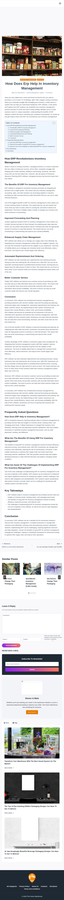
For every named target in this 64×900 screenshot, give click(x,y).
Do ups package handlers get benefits (49, 545)
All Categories (12, 886)
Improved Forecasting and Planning (19, 129)
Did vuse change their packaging (10, 581)
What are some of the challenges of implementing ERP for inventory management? (32, 146)
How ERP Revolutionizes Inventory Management (21, 125)
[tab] (6, 723)
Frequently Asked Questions (15, 140)
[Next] (59, 577)
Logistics (40, 79)
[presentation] (11, 569)
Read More (9, 768)
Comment (6, 615)
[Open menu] (60, 3)
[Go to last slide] (4, 577)
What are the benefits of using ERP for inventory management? (27, 144)
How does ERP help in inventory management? (23, 142)
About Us (35, 886)
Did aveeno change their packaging (52, 581)
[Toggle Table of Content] (53, 123)
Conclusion (13, 138)
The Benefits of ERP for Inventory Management (23, 127)
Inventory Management (28, 79)
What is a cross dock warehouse (13, 545)
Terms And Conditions (32, 889)
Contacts (44, 886)
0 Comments (49, 92)
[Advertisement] (32, 19)
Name (5, 639)
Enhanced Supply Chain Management (20, 132)
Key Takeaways (11, 148)
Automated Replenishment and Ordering (21, 134)
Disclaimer (53, 886)
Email (26, 639)
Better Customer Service (17, 136)
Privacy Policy (24, 886)
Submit (32, 669)
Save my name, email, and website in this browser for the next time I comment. (53, 637)
